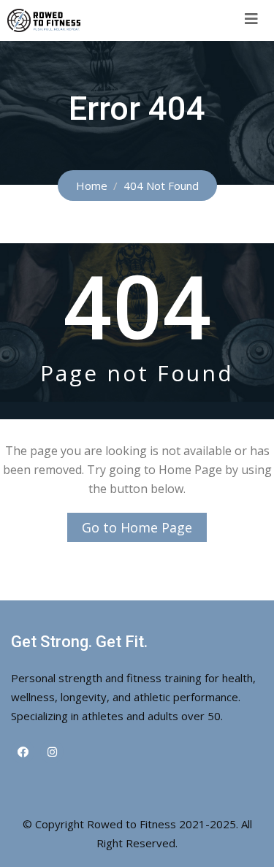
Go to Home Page (137, 527)
